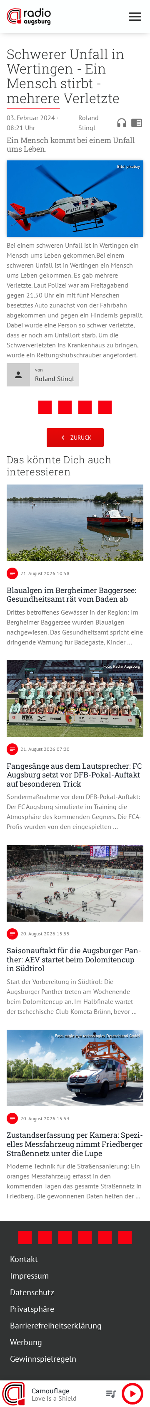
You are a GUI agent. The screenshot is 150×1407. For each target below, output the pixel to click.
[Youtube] (65, 1237)
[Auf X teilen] (65, 407)
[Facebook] (25, 1237)
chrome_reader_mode (136, 122)
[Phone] (105, 1237)
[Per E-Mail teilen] (105, 407)
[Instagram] (45, 1237)
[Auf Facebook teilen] (45, 407)
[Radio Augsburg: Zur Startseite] (65, 16)
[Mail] (85, 1237)
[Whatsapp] (125, 1237)
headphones (122, 122)
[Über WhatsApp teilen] (85, 407)
